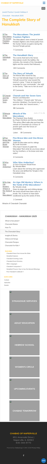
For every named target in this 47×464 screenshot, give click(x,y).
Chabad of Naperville (12, 3)
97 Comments (18, 90)
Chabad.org (18, 448)
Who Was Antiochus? (23, 162)
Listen (15, 133)
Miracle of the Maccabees (19, 114)
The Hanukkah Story (23, 55)
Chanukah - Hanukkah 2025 (13, 16)
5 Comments (18, 177)
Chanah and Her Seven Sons (27, 95)
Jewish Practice (7, 12)
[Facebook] (23, 455)
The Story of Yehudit (23, 73)
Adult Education (24, 323)
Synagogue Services (24, 301)
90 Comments (25, 133)
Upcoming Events (24, 388)
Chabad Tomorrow (24, 410)
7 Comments (18, 50)
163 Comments (19, 68)
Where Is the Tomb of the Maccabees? (28, 183)
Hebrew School (24, 345)
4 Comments (18, 157)
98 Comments (18, 108)
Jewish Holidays (20, 12)
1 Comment (17, 199)
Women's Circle (24, 366)
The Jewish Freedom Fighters (26, 35)
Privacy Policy (36, 448)
